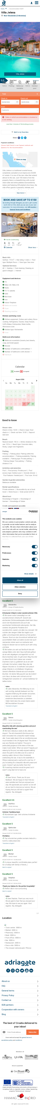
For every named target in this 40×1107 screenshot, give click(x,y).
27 (24, 404)
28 (28, 404)
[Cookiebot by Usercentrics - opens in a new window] (29, 511)
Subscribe (32, 1032)
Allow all (20, 580)
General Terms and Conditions (20, 209)
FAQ (3, 986)
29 (33, 404)
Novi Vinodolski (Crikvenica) (15, 16)
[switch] (35, 553)
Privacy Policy (8, 995)
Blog (4, 1014)
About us (6, 981)
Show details (29, 574)
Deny (20, 593)
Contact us (6, 1000)
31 (11, 408)
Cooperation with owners (13, 1009)
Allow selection (20, 587)
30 (7, 408)
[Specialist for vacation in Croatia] (20, 962)
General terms (8, 991)
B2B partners (7, 1005)
